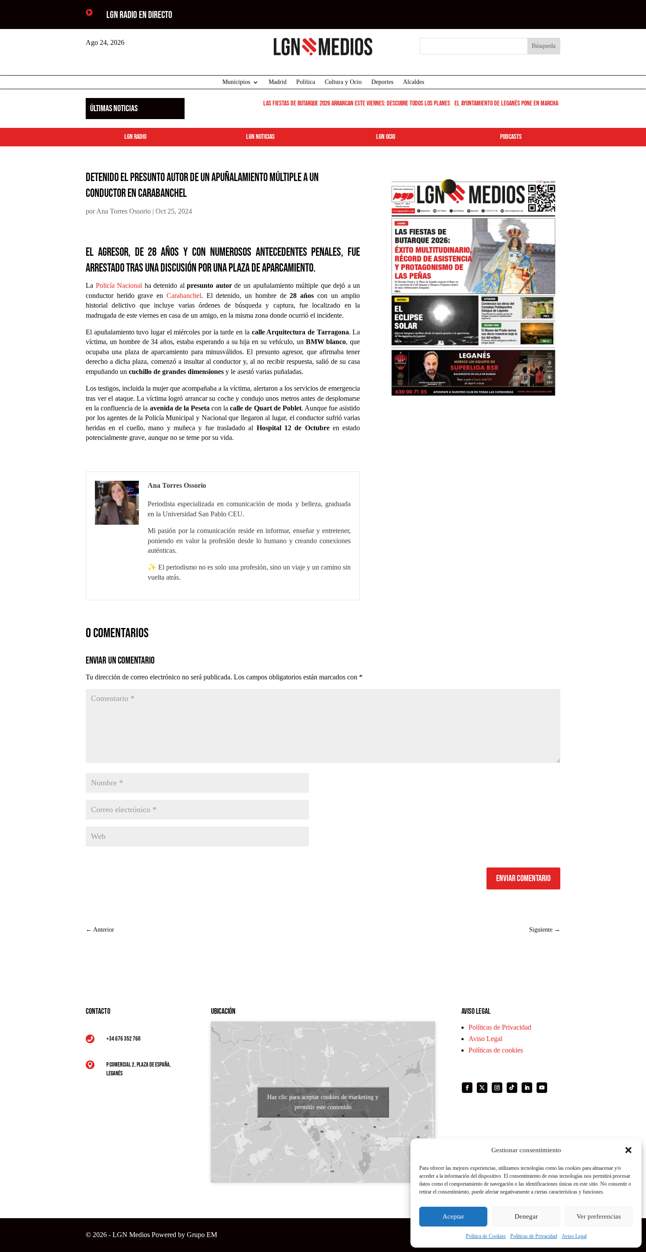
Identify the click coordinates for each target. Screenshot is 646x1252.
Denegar (526, 1216)
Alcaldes (413, 82)
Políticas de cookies (495, 1050)
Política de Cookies (486, 1236)
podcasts (511, 137)
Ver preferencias (599, 1216)
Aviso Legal (574, 1236)
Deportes (382, 82)
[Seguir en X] (482, 1087)
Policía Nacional (119, 285)
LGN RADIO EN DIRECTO (139, 15)
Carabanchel (184, 295)
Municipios (236, 82)
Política (305, 82)
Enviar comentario (523, 878)
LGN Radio (135, 137)
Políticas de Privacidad (533, 1236)
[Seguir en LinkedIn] (527, 1087)
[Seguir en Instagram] (497, 1087)
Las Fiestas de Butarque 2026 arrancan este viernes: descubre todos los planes (347, 103)
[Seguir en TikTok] (512, 1087)
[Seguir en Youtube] (542, 1087)
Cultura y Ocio (343, 82)
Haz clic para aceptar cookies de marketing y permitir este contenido (322, 1102)
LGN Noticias (260, 137)
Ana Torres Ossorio (123, 211)
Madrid (278, 82)
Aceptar (453, 1216)
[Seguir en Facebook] (467, 1087)
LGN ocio (385, 137)
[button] (628, 1150)
